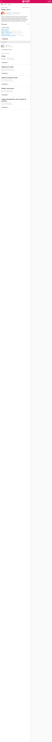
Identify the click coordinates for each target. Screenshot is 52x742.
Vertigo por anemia (5, 34)
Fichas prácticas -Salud (18, 32)
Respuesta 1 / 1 (4, 41)
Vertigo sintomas (5, 31)
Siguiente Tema (25, 7)
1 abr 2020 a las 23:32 (16, 13)
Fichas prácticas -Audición (15, 31)
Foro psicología (20, 35)
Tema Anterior (5, 7)
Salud (9, 4)
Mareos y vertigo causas (6, 32)
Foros (5, 4)
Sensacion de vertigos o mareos (8, 35)
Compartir (5, 24)
